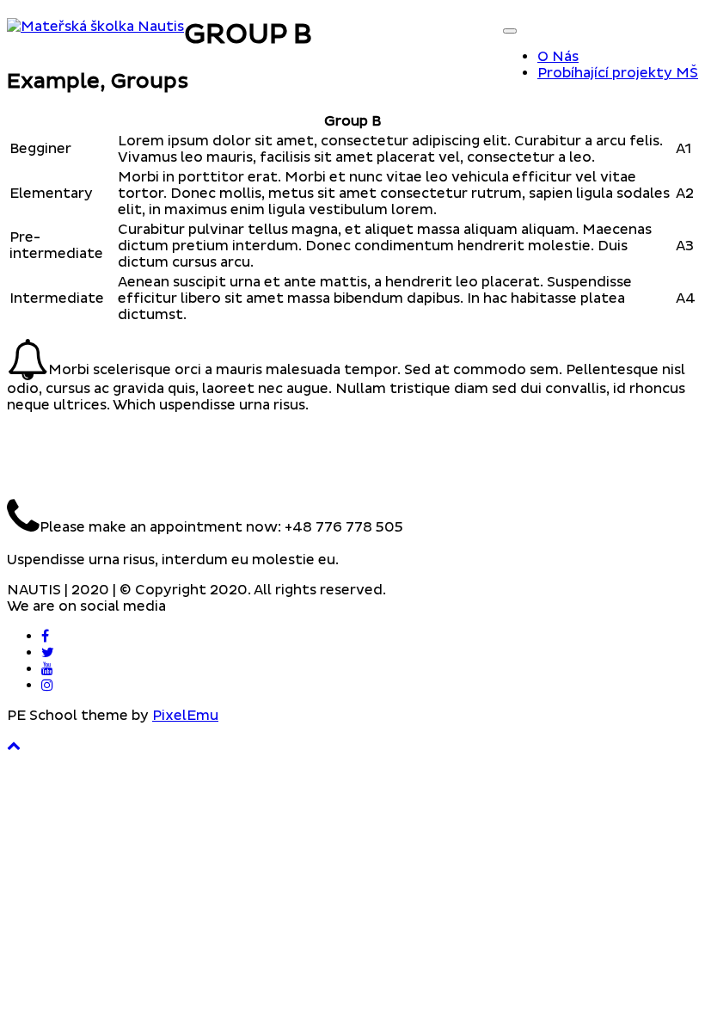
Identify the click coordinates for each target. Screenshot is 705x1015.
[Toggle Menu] (510, 31)
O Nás (558, 56)
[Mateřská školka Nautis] (95, 26)
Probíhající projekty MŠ (617, 73)
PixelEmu (185, 715)
